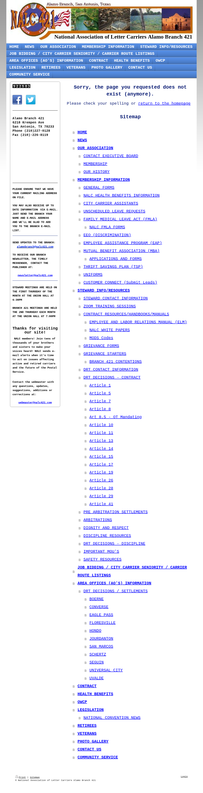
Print (22, 777)
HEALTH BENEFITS (95, 694)
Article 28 (101, 488)
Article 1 (100, 385)
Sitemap (35, 777)
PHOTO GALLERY (93, 741)
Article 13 (101, 441)
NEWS (82, 140)
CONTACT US (89, 749)
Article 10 (101, 425)
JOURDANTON (101, 638)
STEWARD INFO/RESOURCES (104, 290)
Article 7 (100, 401)
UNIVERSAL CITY (106, 670)
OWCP (82, 702)
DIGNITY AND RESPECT (106, 528)
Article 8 (100, 409)
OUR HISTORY (96, 172)
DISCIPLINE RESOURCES (107, 535)
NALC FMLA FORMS (107, 227)
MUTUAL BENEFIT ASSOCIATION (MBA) (121, 251)
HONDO (95, 630)
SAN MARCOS (101, 646)
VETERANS (87, 733)
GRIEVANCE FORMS (101, 346)
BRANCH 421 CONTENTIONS (115, 361)
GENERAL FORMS (98, 187)
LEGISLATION (91, 710)
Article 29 (101, 496)
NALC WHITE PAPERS (109, 330)
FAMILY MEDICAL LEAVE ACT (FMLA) (120, 219)
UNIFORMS (92, 274)
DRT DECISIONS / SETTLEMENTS (115, 591)
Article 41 (101, 504)
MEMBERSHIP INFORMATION (104, 179)
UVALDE (96, 678)
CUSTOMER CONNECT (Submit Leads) (120, 282)
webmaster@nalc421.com (35, 402)
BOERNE (96, 599)
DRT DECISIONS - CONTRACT (112, 377)
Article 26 (101, 480)
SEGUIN (96, 662)
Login (184, 776)
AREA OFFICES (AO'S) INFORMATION (114, 583)
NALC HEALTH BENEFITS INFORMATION (121, 195)
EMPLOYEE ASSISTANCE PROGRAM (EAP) (122, 243)
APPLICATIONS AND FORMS (115, 259)
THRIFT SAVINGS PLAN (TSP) (113, 266)
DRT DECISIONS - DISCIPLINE (114, 543)
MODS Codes (101, 338)
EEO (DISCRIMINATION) (107, 235)
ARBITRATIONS (97, 520)
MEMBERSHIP (95, 164)
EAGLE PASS (101, 615)
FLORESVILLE (102, 623)
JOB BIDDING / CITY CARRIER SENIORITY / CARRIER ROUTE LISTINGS (132, 571)
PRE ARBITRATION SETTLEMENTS (115, 512)
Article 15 (101, 456)
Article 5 (100, 393)
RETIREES (87, 725)
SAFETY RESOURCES (102, 559)
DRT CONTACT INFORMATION (110, 369)
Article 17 (101, 464)
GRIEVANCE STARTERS (104, 353)
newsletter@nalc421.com (35, 275)
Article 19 (101, 472)
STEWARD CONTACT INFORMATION (115, 298)
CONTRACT (87, 686)
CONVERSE (98, 607)
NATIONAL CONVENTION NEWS (112, 717)
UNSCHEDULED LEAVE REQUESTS (114, 211)
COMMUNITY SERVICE (98, 757)
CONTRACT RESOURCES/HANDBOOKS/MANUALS (126, 314)
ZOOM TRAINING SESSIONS (109, 306)
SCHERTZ (97, 654)
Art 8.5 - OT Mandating (115, 417)
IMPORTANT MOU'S (101, 551)
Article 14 (101, 448)
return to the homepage (164, 103)
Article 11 (101, 433)
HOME (82, 132)
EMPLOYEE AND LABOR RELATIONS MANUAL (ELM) (138, 322)
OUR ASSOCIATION (95, 148)
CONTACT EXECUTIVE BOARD (110, 156)
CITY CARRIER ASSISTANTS (110, 203)
